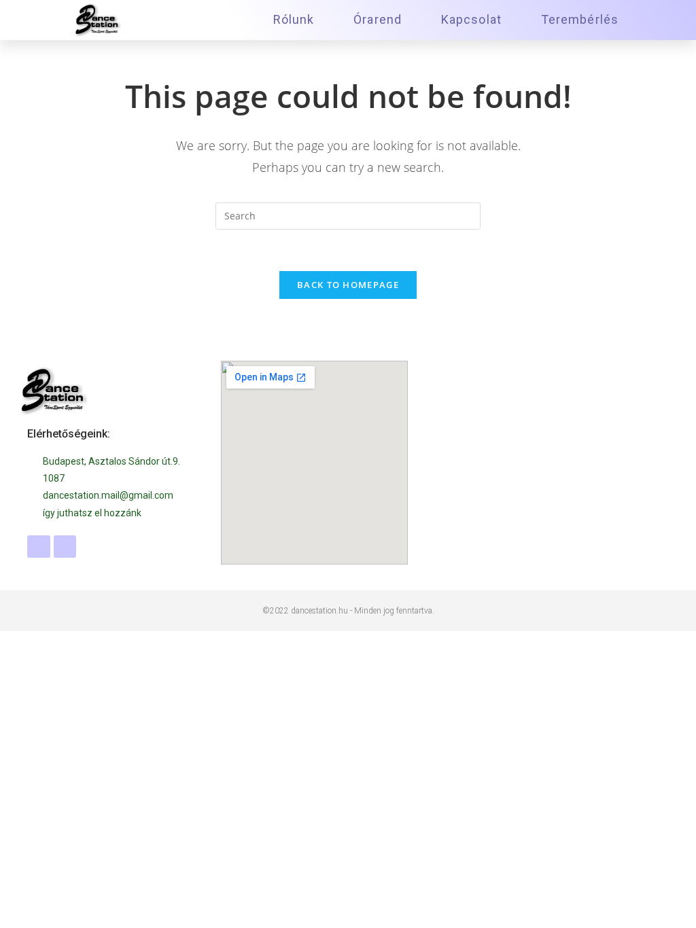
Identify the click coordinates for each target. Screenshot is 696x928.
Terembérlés (580, 19)
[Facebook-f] (38, 546)
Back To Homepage (348, 285)
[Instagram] (65, 546)
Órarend (377, 19)
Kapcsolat (471, 19)
